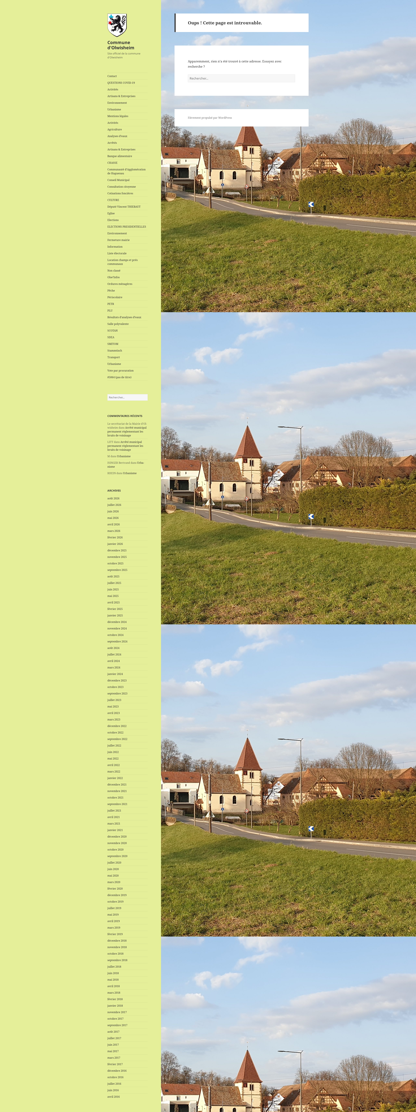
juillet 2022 (114, 745)
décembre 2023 (117, 680)
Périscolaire (114, 297)
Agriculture (114, 129)
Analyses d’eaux (117, 136)
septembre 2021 (117, 804)
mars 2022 (113, 771)
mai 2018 (113, 979)
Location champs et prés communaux (122, 262)
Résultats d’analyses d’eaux (124, 317)
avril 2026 (113, 524)
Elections (113, 220)
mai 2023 (113, 706)
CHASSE (112, 163)
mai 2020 (113, 875)
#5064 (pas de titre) (119, 377)
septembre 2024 (117, 641)
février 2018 (115, 999)
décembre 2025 (117, 550)
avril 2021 (113, 817)
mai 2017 (113, 1051)
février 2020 (115, 888)
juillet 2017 (114, 1038)
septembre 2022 (117, 739)
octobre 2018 (115, 953)
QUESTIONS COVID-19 (121, 83)
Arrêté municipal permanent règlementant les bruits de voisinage (127, 431)
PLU (109, 310)
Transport (113, 357)
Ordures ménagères (119, 284)
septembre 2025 (117, 570)
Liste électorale (117, 253)
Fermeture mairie (118, 240)
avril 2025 (113, 602)
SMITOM (112, 344)
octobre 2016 (115, 1077)
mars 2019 (113, 927)
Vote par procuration (120, 370)
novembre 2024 (117, 628)
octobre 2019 (115, 901)
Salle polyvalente (118, 324)
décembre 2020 (117, 836)
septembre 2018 (117, 960)
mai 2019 (113, 914)
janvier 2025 (115, 615)
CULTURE (113, 200)
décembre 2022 (117, 726)
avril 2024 (113, 661)
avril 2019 (113, 921)
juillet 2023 (114, 700)
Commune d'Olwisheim (120, 45)
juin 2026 (113, 511)
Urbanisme (114, 109)
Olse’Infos (113, 277)
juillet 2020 (114, 862)
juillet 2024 (114, 654)
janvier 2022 (115, 778)
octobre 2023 (115, 687)
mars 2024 (113, 667)
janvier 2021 (115, 830)
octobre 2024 (115, 635)
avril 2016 (113, 1097)
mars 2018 (113, 992)
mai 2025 (113, 596)
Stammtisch (114, 350)
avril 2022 (113, 765)
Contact (112, 76)
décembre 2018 (117, 940)
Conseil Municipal (118, 180)
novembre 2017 (117, 1012)
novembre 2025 (117, 557)
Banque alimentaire (119, 156)
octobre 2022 (115, 732)
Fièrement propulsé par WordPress (210, 118)
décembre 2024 (117, 622)
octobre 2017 (115, 1018)
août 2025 (113, 576)
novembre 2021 (117, 791)
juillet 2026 (114, 505)
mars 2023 (113, 719)
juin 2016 (113, 1090)
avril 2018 (113, 986)
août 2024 (113, 648)
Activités (112, 89)
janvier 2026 (115, 544)
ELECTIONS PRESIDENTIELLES (126, 226)
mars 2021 (113, 823)
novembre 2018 (117, 947)
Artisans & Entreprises (121, 96)
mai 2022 (113, 758)
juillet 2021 (114, 810)
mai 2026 (113, 518)
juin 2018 (113, 973)
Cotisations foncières (120, 193)
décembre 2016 (117, 1070)
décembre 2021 (117, 784)
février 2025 (115, 609)
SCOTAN (112, 330)
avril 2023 (113, 713)
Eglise (111, 213)
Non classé (113, 270)
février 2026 (115, 537)
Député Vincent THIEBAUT (124, 206)
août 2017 (113, 1031)
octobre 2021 (115, 797)
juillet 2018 (114, 966)
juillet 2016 (114, 1083)
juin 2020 (113, 869)
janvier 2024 (115, 674)
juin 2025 (113, 589)
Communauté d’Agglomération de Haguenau (126, 171)
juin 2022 (113, 752)
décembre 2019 (117, 895)
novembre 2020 (117, 843)
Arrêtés (112, 143)
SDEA (110, 337)
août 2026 (113, 498)
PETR (110, 304)
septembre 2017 (117, 1025)
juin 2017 (113, 1044)
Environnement (117, 103)
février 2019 (115, 934)
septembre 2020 (117, 856)
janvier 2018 (115, 1005)
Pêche (111, 290)
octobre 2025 (115, 563)
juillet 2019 (114, 908)
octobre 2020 (115, 849)
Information (115, 246)
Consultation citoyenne (121, 186)
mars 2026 (113, 531)
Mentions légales (117, 116)
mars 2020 (113, 882)
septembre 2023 (117, 693)
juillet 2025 (114, 583)
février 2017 (115, 1064)
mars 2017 (113, 1057)
